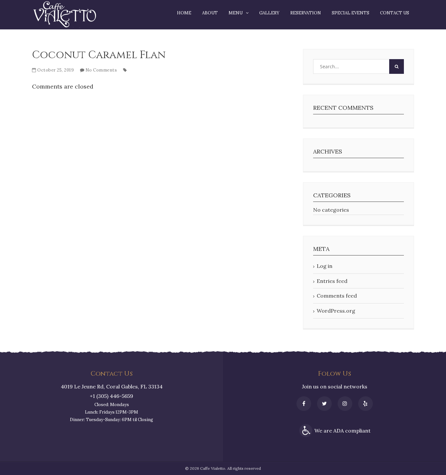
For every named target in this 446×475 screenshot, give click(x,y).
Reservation (305, 13)
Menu (236, 13)
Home (184, 13)
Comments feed (337, 295)
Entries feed (332, 281)
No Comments (101, 70)
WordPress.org (336, 310)
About (210, 13)
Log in (324, 266)
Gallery (269, 13)
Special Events (350, 13)
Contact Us (394, 13)
